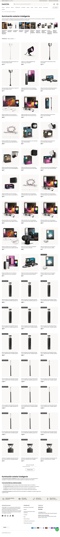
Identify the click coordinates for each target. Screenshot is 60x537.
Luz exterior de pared (10, 31)
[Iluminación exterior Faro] (27, 25)
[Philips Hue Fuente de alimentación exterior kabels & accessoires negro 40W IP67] (49, 77)
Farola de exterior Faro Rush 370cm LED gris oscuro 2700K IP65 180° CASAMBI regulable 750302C (10, 379)
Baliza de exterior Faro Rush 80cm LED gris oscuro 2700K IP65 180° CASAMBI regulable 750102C (29, 326)
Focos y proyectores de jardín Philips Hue (49, 32)
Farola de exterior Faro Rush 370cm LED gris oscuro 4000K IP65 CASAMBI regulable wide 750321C (29, 379)
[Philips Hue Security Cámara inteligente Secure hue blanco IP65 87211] (30, 236)
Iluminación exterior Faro (27, 31)
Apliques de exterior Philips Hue (44, 31)
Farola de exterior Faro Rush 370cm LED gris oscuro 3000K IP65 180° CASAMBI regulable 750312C (29, 406)
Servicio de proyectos (43, 0)
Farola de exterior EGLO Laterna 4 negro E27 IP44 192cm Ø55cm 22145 (10, 89)
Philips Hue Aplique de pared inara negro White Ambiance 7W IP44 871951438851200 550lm (10, 168)
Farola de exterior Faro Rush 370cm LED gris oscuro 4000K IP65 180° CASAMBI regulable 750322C (49, 432)
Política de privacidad (28, 523)
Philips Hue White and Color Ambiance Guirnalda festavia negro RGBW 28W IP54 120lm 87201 (10, 141)
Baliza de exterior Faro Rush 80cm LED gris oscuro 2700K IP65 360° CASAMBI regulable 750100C (49, 326)
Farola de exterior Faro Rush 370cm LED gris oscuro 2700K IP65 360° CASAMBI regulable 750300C (49, 406)
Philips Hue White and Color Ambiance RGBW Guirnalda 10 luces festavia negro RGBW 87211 (28, 115)
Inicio (3, 11)
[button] (57, 4)
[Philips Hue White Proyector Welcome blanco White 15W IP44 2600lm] (49, 130)
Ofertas (25, 509)
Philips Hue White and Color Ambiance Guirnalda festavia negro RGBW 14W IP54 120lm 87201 (29, 194)
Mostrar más (30, 469)
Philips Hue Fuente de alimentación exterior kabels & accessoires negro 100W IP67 (29, 273)
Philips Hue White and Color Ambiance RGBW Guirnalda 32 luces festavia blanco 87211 (10, 115)
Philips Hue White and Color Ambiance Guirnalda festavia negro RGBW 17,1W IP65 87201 (10, 221)
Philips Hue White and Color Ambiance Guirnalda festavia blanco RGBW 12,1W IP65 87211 (10, 247)
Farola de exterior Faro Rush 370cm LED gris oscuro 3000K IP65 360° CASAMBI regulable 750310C (10, 432)
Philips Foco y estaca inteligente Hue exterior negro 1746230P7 (28, 62)
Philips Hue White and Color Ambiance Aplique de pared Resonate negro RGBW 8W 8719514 (29, 168)
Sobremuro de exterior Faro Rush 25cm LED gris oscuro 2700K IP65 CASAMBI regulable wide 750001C (10, 459)
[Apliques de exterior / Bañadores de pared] (4, 25)
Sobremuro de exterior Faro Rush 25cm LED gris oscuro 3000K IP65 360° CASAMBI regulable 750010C (49, 459)
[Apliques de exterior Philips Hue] (44, 25)
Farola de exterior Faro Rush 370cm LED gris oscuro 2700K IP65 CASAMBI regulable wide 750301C (29, 432)
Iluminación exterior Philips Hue (38, 31)
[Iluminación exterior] (21, 25)
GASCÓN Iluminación (7, 532)
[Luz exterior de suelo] (16, 25)
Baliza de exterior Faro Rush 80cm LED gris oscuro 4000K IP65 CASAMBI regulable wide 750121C (10, 326)
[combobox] (31, 4)
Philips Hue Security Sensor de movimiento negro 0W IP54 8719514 (29, 141)
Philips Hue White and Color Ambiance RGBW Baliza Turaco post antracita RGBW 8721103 (29, 89)
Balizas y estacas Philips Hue (55, 31)
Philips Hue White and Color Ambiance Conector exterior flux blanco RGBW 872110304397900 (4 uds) (48, 273)
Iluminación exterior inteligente (9, 11)
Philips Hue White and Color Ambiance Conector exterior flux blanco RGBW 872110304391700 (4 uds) (48, 247)
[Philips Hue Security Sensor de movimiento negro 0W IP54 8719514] (30, 130)
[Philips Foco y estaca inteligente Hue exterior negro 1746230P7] (30, 51)
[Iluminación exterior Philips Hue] (38, 25)
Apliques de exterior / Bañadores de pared (4, 32)
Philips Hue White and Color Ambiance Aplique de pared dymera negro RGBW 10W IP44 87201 (10, 194)
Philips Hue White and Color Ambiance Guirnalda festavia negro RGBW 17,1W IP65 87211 (29, 221)
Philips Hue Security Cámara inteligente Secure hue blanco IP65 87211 (28, 247)
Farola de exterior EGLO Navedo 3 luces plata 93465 (48, 62)
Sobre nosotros (27, 518)
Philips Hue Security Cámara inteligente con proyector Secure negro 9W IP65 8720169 (49, 168)
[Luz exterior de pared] (10, 25)
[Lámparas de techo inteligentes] (33, 25)
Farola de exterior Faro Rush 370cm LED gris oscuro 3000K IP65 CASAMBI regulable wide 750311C (10, 406)
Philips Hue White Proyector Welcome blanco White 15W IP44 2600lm (48, 141)
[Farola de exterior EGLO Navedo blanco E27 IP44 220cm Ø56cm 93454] (10, 51)
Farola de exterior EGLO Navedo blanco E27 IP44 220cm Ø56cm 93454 (10, 62)
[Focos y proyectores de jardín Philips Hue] (50, 25)
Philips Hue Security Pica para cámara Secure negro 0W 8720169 (48, 115)
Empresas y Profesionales (53, 0)
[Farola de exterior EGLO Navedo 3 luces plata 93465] (49, 51)
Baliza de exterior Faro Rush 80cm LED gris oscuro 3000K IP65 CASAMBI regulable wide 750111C (29, 300)
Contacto (25, 514)
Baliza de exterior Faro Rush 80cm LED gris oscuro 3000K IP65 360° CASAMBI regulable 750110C (10, 353)
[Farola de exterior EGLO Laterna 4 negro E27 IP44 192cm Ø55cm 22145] (10, 77)
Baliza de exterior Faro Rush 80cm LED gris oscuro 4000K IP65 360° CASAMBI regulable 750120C (29, 353)
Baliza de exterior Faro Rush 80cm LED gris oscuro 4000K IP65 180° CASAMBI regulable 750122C (49, 353)
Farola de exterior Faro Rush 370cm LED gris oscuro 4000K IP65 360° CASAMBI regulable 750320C (49, 379)
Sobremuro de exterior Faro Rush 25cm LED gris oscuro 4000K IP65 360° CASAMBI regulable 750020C (29, 459)
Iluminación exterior (21, 31)
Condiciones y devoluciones (29, 521)
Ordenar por (4, 38)
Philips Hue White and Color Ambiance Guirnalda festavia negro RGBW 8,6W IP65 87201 (48, 194)
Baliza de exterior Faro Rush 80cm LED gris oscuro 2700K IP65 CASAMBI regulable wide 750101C (10, 300)
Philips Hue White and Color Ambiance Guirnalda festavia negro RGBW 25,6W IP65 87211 (49, 221)
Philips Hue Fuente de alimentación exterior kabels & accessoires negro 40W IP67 (49, 89)
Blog (24, 516)
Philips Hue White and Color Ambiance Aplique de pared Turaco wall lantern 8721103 (9, 273)
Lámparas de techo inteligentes (32, 32)
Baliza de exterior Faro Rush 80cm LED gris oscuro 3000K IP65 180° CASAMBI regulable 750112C (49, 300)
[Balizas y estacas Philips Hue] (55, 25)
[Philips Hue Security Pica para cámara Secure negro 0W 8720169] (49, 104)
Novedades (45, 7)
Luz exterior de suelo (15, 31)
